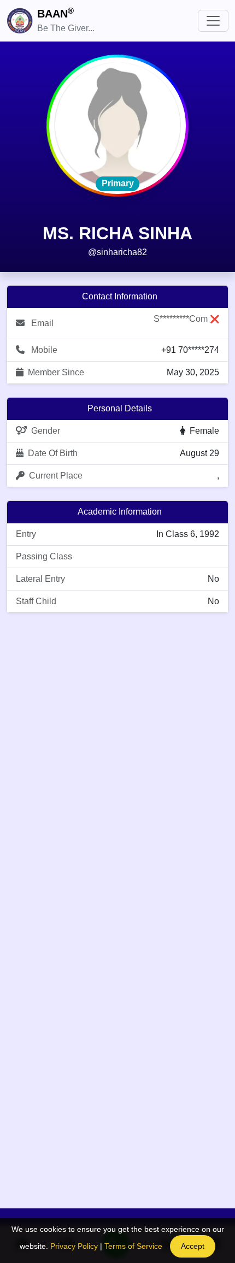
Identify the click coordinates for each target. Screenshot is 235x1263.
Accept (192, 1246)
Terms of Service (133, 1246)
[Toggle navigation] (213, 21)
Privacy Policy (74, 1246)
